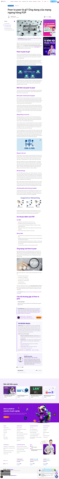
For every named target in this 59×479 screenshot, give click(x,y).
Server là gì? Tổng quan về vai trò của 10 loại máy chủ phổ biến (9, 395)
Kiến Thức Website (10, 5)
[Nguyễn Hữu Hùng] (20, 359)
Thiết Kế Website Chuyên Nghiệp (21, 429)
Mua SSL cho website (20, 432)
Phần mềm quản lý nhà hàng (8, 452)
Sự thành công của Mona (7, 429)
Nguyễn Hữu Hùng (28, 356)
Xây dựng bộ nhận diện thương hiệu (22, 446)
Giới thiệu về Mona (6, 427)
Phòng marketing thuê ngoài (34, 435)
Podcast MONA (6, 438)
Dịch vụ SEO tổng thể (24, 343)
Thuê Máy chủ (45, 429)
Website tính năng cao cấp (20, 438)
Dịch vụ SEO (31, 427)
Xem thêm (5, 397)
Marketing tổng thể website (20, 437)
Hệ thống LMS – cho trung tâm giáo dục (9, 446)
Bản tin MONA (5, 437)
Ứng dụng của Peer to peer (8, 28)
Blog (4, 435)
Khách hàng (5, 430)
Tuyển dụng (5, 432)
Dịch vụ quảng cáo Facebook (34, 430)
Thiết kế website (23, 346)
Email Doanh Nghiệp (46, 432)
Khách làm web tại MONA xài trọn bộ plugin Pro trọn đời (5, 472)
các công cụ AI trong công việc (25, 313)
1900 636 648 (30, 312)
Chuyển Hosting (45, 437)
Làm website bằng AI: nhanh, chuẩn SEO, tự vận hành (49, 395)
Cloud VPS (44, 430)
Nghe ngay (39, 317)
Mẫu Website (18, 440)
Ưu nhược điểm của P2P (7, 26)
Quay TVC (18, 452)
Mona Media (37, 46)
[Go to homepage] (5, 1)
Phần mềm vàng (6, 453)
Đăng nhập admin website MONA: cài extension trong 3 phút (36, 395)
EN (48, 1)
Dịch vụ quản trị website (20, 435)
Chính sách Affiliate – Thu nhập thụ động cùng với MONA (35, 438)
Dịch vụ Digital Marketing (33, 429)
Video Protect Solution (46, 435)
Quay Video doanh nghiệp (20, 449)
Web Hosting (18, 430)
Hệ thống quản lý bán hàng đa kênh (9, 450)
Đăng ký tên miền (19, 427)
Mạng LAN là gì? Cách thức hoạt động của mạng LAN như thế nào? (22, 395)
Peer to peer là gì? (6, 23)
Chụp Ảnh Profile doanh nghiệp (21, 451)
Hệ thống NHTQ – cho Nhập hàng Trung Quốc (9, 448)
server (36, 174)
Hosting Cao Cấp (45, 427)
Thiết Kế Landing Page (33, 432)
